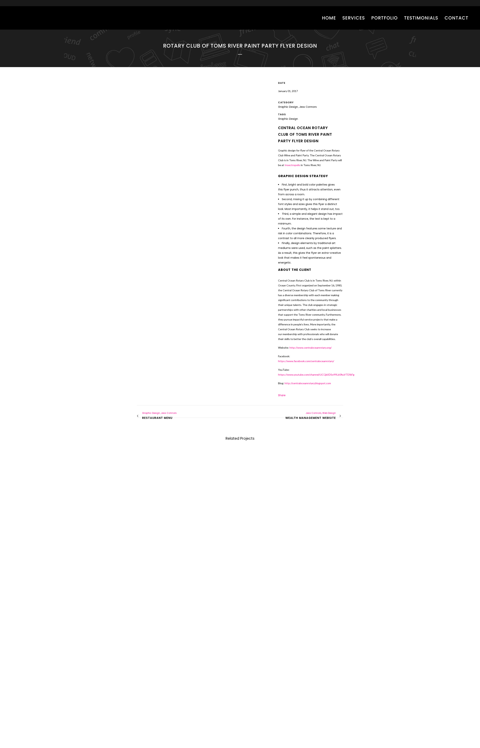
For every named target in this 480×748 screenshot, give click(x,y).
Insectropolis (292, 165)
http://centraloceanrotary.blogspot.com (308, 383)
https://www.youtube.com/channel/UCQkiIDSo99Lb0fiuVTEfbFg (316, 374)
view (161, 475)
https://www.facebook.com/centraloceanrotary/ (306, 361)
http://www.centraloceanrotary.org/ (311, 347)
